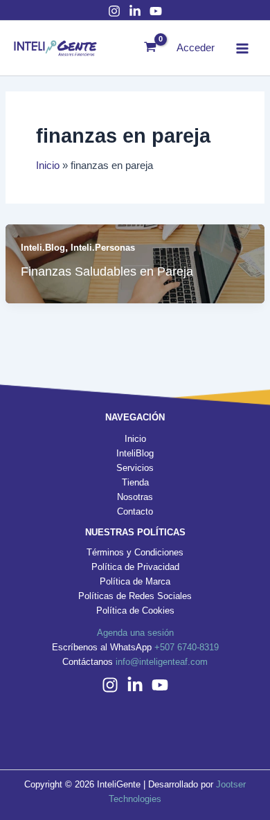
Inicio (135, 439)
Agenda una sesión (135, 632)
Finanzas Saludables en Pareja (107, 271)
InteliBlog (135, 453)
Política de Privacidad (135, 567)
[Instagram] (114, 11)
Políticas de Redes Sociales (135, 596)
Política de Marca (135, 581)
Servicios (135, 468)
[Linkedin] (135, 685)
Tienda (135, 482)
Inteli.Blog (43, 247)
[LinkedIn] (135, 11)
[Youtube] (156, 11)
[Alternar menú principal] (242, 48)
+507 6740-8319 (186, 647)
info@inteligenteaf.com (162, 662)
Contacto (135, 511)
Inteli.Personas (103, 247)
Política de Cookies (135, 610)
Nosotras (135, 497)
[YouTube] (160, 685)
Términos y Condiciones (135, 552)
